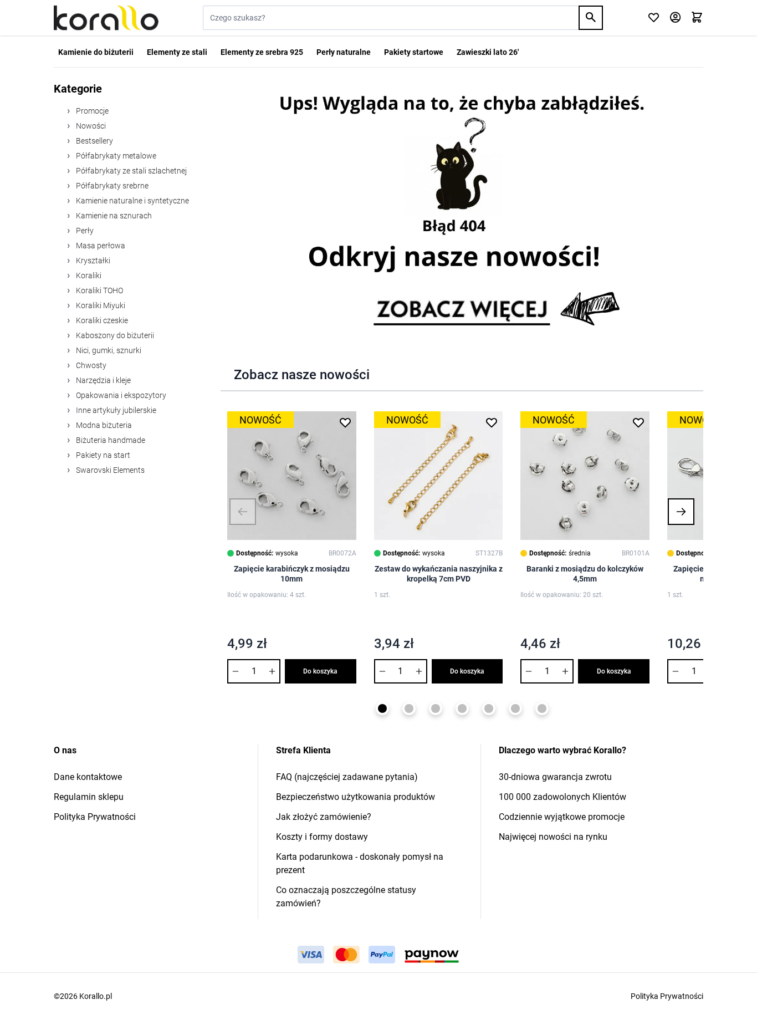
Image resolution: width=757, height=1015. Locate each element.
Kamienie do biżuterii (96, 52)
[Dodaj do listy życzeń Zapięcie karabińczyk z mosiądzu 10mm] (345, 422)
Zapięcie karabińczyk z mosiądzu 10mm (292, 573)
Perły (84, 230)
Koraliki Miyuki (99, 305)
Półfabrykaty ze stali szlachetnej (130, 170)
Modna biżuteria (103, 425)
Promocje (91, 110)
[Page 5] (488, 708)
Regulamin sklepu (89, 797)
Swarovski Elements (109, 470)
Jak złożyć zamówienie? (323, 817)
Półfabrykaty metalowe (115, 155)
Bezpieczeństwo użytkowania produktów (355, 797)
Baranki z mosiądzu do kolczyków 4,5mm (584, 573)
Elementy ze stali (177, 52)
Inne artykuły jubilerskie (115, 410)
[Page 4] (462, 708)
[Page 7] (542, 708)
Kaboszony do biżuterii (114, 335)
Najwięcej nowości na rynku (553, 837)
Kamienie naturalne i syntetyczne (131, 200)
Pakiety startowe (413, 52)
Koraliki (87, 275)
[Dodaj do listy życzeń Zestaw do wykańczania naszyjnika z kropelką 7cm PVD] (491, 422)
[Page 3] (435, 708)
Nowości (90, 125)
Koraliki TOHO (98, 290)
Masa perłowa (99, 245)
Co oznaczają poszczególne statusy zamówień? (346, 897)
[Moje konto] (675, 18)
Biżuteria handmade (109, 440)
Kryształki (92, 260)
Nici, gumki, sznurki (107, 350)
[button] (242, 511)
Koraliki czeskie (101, 320)
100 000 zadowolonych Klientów (562, 797)
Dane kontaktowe (88, 777)
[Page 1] (382, 708)
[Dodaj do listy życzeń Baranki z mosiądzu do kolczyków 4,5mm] (638, 422)
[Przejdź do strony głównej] (106, 17)
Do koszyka (320, 671)
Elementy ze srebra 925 (262, 52)
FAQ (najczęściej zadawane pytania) (347, 777)
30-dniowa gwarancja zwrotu (555, 777)
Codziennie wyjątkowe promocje (562, 817)
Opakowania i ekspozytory (120, 395)
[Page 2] (409, 708)
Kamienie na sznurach (113, 215)
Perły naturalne (343, 52)
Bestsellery (93, 140)
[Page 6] (515, 708)
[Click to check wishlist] (653, 18)
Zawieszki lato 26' (488, 52)
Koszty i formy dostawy (322, 837)
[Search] (591, 18)
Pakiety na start (102, 455)
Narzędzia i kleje (102, 380)
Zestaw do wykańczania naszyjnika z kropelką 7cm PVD (439, 573)
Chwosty (90, 365)
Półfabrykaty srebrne (111, 185)
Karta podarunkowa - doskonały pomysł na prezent (359, 863)
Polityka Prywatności (95, 817)
